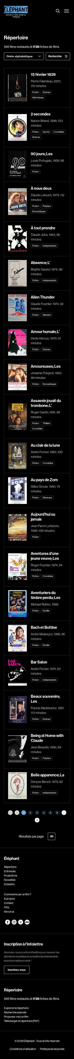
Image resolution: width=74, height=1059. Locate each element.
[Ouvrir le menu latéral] (66, 11)
